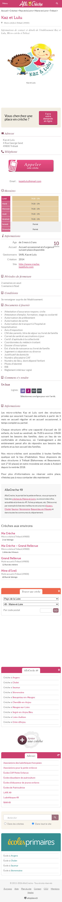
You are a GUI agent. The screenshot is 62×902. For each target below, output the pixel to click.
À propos (8, 889)
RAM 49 (7, 802)
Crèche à (11, 677)
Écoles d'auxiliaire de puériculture (19, 778)
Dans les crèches (15, 824)
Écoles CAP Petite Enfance (16, 773)
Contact (37, 889)
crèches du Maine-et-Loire (24, 499)
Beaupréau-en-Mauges (41, 509)
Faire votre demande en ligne (48, 117)
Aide (16, 889)
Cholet (8, 509)
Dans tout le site (43, 824)
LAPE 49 (7, 792)
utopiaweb (31, 898)
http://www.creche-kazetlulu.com (29, 265)
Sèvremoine (24, 509)
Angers (49, 506)
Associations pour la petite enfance (20, 768)
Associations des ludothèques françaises (22, 763)
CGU (46, 889)
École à (10, 856)
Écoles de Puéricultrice (14, 787)
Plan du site (26, 889)
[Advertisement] (31, 95)
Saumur (15, 509)
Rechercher (57, 3)
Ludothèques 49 (11, 797)
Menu (5, 3)
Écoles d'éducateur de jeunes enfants (21, 783)
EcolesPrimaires (31, 842)
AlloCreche (31, 4)
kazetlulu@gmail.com (30, 181)
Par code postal (11, 610)
